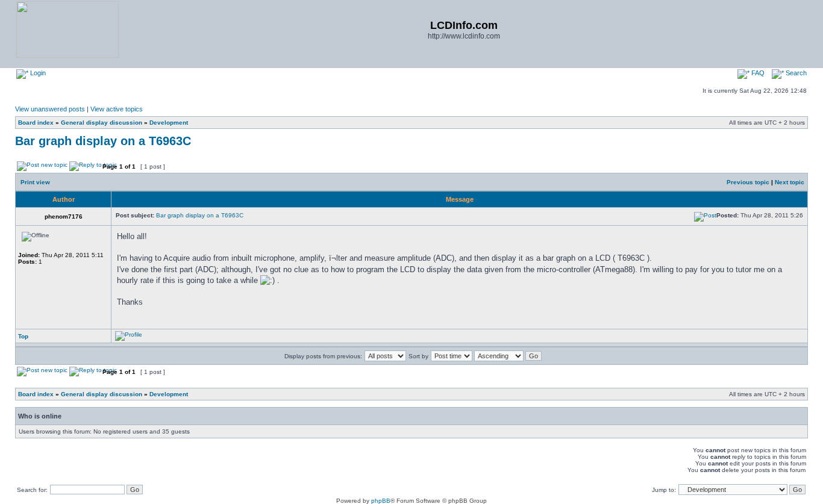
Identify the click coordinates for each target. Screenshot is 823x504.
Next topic (789, 182)
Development (168, 122)
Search (795, 72)
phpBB (380, 500)
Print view (35, 182)
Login (37, 72)
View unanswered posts (50, 109)
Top (23, 336)
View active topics (116, 109)
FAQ (757, 72)
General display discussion (101, 122)
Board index (36, 122)
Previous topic (748, 182)
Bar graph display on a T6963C (103, 141)
